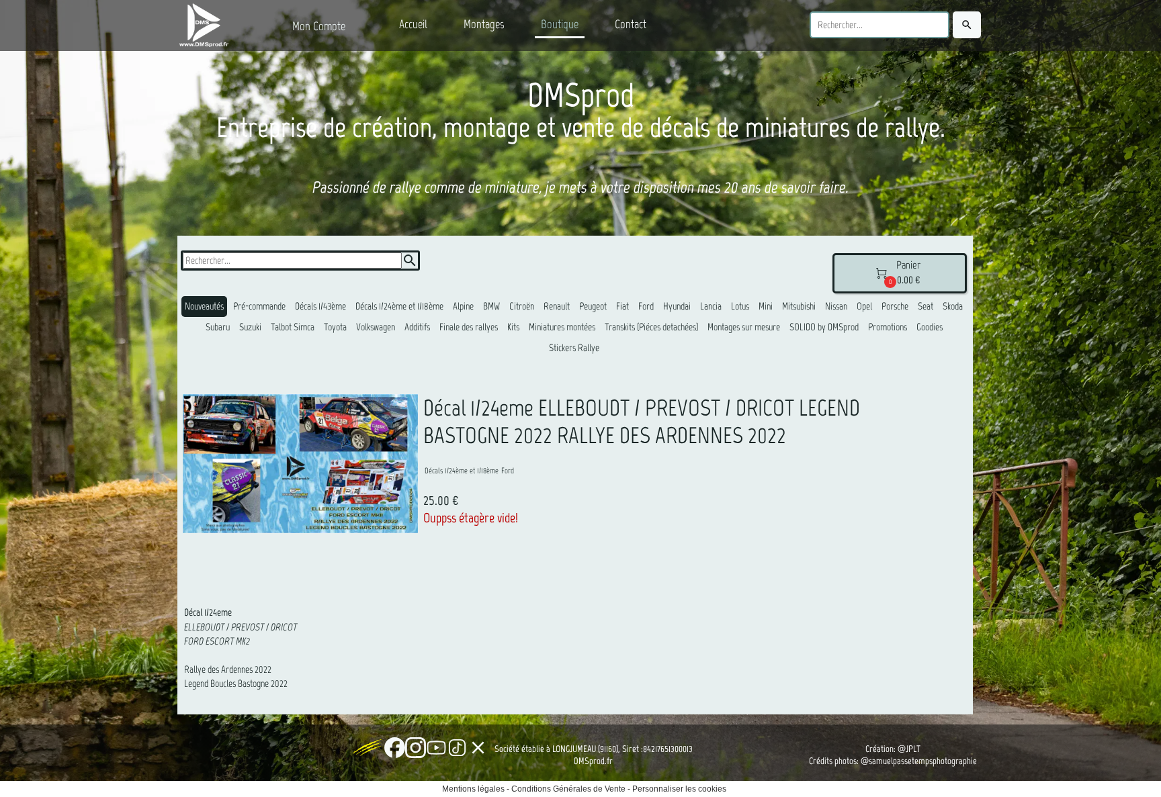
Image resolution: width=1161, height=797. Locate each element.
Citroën (521, 306)
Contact (630, 24)
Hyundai (677, 306)
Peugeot (593, 306)
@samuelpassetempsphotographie (919, 761)
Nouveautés (204, 306)
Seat (925, 306)
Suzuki (250, 327)
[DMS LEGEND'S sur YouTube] (436, 747)
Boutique (559, 24)
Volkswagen (375, 327)
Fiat (622, 306)
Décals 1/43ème (320, 306)
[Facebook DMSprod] (394, 747)
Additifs (417, 327)
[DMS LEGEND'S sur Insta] (415, 747)
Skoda (953, 306)
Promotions (887, 327)
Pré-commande (259, 306)
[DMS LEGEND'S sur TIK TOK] (457, 747)
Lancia (711, 306)
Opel (864, 306)
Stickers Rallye (574, 348)
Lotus (740, 306)
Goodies (929, 327)
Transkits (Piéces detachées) (651, 327)
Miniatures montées (562, 327)
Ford (646, 306)
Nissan (836, 306)
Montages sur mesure (743, 327)
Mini (766, 306)
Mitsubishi (799, 306)
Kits (513, 327)
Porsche (895, 306)
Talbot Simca (292, 327)
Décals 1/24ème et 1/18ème (399, 306)
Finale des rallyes (468, 327)
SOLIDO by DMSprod (824, 327)
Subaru (218, 327)
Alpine (463, 306)
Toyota (335, 327)
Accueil (413, 24)
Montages (484, 24)
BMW (491, 306)
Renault (557, 306)
